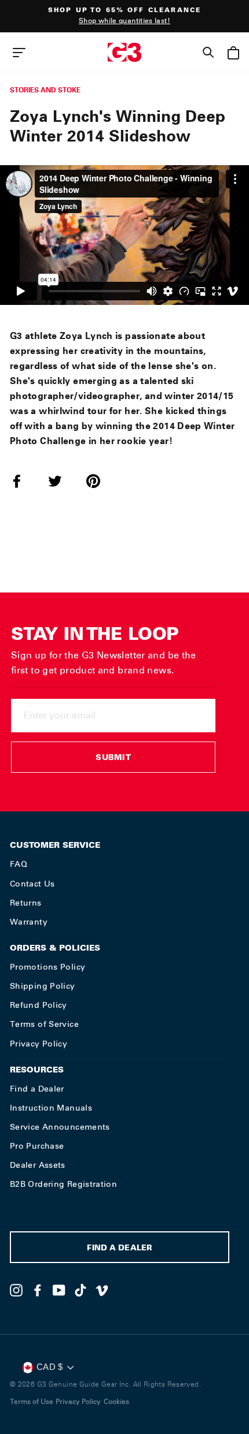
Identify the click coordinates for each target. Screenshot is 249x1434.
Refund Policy (38, 1005)
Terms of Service (44, 1024)
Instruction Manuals (51, 1107)
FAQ (18, 864)
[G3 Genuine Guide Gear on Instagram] (16, 1290)
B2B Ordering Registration (63, 1184)
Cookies (116, 1402)
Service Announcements (60, 1126)
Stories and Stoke (45, 89)
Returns (26, 902)
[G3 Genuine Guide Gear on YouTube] (59, 1290)
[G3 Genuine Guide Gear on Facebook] (37, 1290)
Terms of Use (31, 1402)
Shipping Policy (42, 985)
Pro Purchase (37, 1145)
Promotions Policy (47, 966)
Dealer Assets (37, 1164)
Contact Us (32, 883)
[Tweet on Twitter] (62, 481)
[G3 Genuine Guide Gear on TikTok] (80, 1290)
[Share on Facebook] (24, 481)
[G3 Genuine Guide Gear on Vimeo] (102, 1290)
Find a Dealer (37, 1088)
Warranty (28, 921)
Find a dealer (119, 1249)
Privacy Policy (38, 1043)
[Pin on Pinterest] (100, 481)
